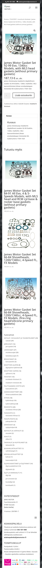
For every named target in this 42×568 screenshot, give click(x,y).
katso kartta (9, 507)
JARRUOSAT (8, 344)
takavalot (9, 445)
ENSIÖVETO (8, 407)
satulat (8, 341)
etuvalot (8, 433)
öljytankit (9, 469)
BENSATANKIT (9, 359)
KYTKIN (6, 398)
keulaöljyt (9, 482)
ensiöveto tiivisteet (12, 379)
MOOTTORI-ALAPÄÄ (11, 365)
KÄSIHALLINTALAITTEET (12, 454)
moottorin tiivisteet (24, 19)
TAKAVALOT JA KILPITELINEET (14, 442)
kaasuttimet (10, 389)
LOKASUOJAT (8, 350)
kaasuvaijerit (10, 460)
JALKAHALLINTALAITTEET (13, 448)
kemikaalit (9, 485)
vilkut (8, 439)
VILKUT (6, 436)
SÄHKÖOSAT (8, 425)
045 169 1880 (22, 530)
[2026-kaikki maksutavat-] (21, 565)
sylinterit (9, 373)
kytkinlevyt (9, 400)
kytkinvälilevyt (11, 404)
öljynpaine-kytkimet (13, 368)
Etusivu (6, 19)
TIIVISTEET (13, 19)
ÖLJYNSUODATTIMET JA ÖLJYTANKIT (17, 464)
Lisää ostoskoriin (23, 95)
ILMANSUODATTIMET (11, 392)
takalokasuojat (11, 356)
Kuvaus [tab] (9, 116)
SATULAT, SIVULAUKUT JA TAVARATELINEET (19, 338)
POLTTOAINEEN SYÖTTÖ (13, 386)
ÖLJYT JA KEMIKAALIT (11, 473)
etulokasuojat (10, 352)
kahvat (8, 457)
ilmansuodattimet (12, 394)
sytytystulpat (10, 427)
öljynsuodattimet (12, 466)
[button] (35, 31)
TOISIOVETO (8, 413)
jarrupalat (9, 346)
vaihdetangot (10, 451)
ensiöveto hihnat (12, 410)
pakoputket (10, 421)
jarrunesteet (10, 479)
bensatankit (10, 362)
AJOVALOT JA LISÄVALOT (12, 431)
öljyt (7, 475)
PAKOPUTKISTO (9, 419)
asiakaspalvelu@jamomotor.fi (15, 537)
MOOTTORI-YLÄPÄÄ (11, 371)
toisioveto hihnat (12, 416)
